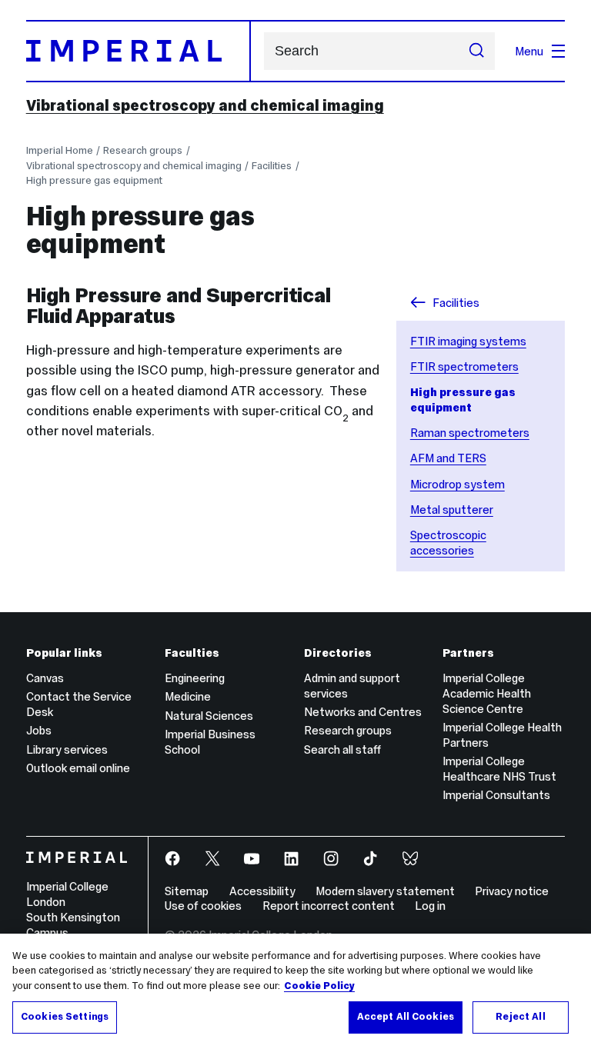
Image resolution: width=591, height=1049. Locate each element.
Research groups (142, 150)
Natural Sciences (209, 715)
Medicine (188, 696)
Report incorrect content (328, 905)
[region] (295, 991)
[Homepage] (138, 51)
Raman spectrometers (469, 432)
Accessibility (262, 891)
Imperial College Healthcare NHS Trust (499, 769)
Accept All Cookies (405, 1017)
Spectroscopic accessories (448, 543)
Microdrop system (457, 484)
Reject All (520, 1017)
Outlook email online (78, 768)
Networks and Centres (363, 711)
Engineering (195, 678)
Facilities (272, 165)
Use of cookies (203, 905)
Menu (529, 51)
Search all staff (342, 749)
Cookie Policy (319, 986)
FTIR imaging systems (468, 341)
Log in (430, 905)
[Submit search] (477, 51)
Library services (67, 749)
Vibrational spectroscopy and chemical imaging (205, 105)
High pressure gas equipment (94, 180)
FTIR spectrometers (464, 366)
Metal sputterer (451, 509)
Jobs (39, 730)
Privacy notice (512, 891)
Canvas (45, 678)
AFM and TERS (448, 458)
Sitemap (187, 891)
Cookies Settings (65, 1017)
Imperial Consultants (496, 795)
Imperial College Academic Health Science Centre (486, 693)
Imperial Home (59, 150)
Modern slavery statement (385, 891)
